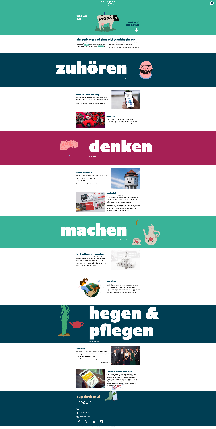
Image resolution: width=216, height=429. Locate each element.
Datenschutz (85, 426)
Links (90, 426)
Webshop (86, 44)
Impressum (78, 426)
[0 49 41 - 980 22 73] (77, 409)
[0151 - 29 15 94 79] (77, 413)
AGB (92, 426)
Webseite (100, 46)
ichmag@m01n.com (85, 416)
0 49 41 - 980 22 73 (84, 409)
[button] (77, 287)
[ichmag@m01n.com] (77, 417)
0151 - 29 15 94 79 (84, 413)
